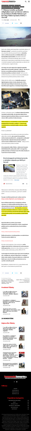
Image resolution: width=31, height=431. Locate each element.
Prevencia (22, 6)
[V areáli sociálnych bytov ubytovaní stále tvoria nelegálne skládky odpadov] (25, 294)
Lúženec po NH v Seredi (6, 6)
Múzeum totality (15, 6)
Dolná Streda (17, 5)
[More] (20, 23)
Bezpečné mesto (5, 5)
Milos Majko (6, 20)
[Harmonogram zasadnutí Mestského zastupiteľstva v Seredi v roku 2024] (22, 365)
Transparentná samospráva (7, 8)
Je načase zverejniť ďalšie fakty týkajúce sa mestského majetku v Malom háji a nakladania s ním (7, 281)
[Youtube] (17, 382)
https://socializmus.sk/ (7, 240)
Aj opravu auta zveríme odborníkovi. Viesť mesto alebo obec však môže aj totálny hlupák (12, 310)
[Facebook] (14, 382)
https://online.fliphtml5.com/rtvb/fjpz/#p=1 (12, 199)
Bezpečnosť (11, 5)
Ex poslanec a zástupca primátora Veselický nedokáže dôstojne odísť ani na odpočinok (11, 302)
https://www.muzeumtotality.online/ (10, 231)
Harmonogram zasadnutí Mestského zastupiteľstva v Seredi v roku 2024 (10, 365)
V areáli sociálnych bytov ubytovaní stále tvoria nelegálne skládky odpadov (10, 293)
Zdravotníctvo (17, 8)
